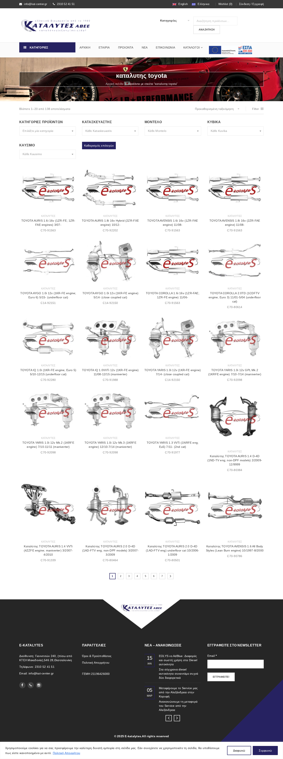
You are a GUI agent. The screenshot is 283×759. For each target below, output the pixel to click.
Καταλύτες (48, 216)
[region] (141, 750)
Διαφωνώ (239, 750)
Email (212, 655)
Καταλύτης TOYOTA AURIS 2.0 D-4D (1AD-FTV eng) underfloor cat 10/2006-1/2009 (172, 550)
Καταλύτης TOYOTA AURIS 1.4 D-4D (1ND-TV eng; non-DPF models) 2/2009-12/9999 (234, 460)
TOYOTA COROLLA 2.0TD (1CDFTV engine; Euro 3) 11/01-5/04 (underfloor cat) (235, 297)
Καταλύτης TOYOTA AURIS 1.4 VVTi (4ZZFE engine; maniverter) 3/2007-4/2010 (48, 550)
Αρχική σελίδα (114, 83)
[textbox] (47, 131)
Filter (255, 109)
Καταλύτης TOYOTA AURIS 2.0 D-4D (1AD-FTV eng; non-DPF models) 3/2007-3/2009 (110, 550)
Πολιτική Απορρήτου (66, 753)
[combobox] (47, 131)
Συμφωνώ (265, 750)
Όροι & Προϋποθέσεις (97, 656)
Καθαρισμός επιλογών (99, 145)
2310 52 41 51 (66, 4)
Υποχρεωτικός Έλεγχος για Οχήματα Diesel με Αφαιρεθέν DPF (178, 660)
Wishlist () (225, 4)
